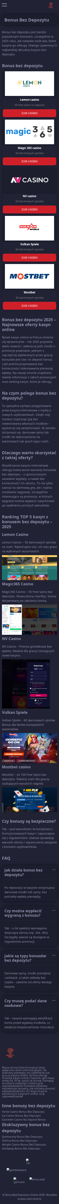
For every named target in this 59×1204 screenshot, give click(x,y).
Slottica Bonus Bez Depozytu (19, 1140)
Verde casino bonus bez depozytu (23, 1111)
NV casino (29, 196)
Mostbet (29, 292)
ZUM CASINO (29, 113)
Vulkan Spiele (29, 244)
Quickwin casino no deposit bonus (24, 1119)
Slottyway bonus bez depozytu (21, 1148)
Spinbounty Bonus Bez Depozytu (22, 1136)
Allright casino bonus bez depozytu (24, 1144)
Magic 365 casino (29, 148)
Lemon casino (29, 100)
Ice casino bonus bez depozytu (21, 1115)
